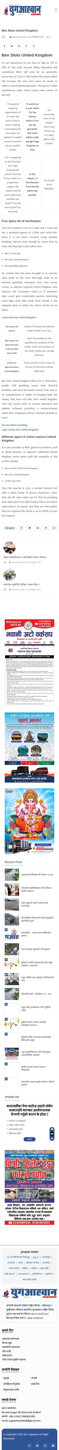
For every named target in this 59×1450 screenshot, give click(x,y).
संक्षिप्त (25, 1268)
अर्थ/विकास (37, 1274)
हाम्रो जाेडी (44, 1268)
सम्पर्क (34, 1378)
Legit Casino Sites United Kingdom (20, 430)
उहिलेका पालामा (32, 1263)
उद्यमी (20, 1263)
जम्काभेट (46, 1263)
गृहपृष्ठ (6, 1378)
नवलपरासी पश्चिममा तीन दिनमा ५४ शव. (37, 874)
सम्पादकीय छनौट (29, 1280)
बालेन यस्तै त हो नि (16, 1125)
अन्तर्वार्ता (11, 1263)
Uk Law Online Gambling (14, 425)
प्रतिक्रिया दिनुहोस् (11, 1384)
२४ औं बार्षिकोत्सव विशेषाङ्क (18, 1257)
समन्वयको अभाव (16, 1129)
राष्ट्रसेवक (49, 1274)
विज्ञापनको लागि (11, 1390)
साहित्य (34, 1268)
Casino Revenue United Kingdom (19, 317)
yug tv (36, 1257)
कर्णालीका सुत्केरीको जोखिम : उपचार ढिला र (21, 584)
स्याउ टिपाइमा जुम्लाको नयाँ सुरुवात (35, 949)
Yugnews (33, 1434)
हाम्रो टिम (35, 1384)
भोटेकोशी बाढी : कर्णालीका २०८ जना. (36, 994)
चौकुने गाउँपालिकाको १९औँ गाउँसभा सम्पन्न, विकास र (25, 557)
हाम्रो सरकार (10, 1274)
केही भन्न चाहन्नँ (15, 1133)
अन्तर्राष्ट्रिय (46, 1257)
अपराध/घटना (23, 1274)
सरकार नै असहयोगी (17, 1121)
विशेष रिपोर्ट (14, 1268)
